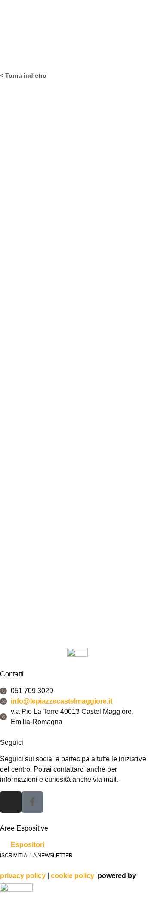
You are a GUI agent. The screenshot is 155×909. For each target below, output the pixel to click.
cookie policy (72, 875)
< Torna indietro (23, 75)
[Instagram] (11, 802)
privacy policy (23, 875)
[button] (77, 53)
